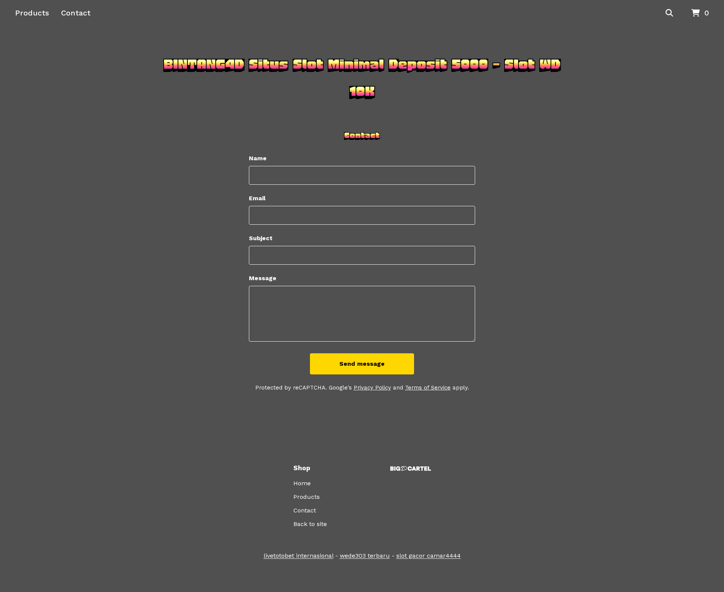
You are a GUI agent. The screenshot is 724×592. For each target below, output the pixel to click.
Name (258, 158)
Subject (261, 238)
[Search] (669, 13)
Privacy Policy (372, 387)
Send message (362, 363)
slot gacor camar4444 (428, 555)
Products (32, 12)
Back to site (310, 524)
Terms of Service (428, 387)
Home (302, 483)
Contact (75, 12)
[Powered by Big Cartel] (410, 468)
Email (257, 198)
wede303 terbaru (365, 555)
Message (262, 278)
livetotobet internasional (298, 555)
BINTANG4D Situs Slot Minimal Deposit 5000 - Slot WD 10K (362, 77)
